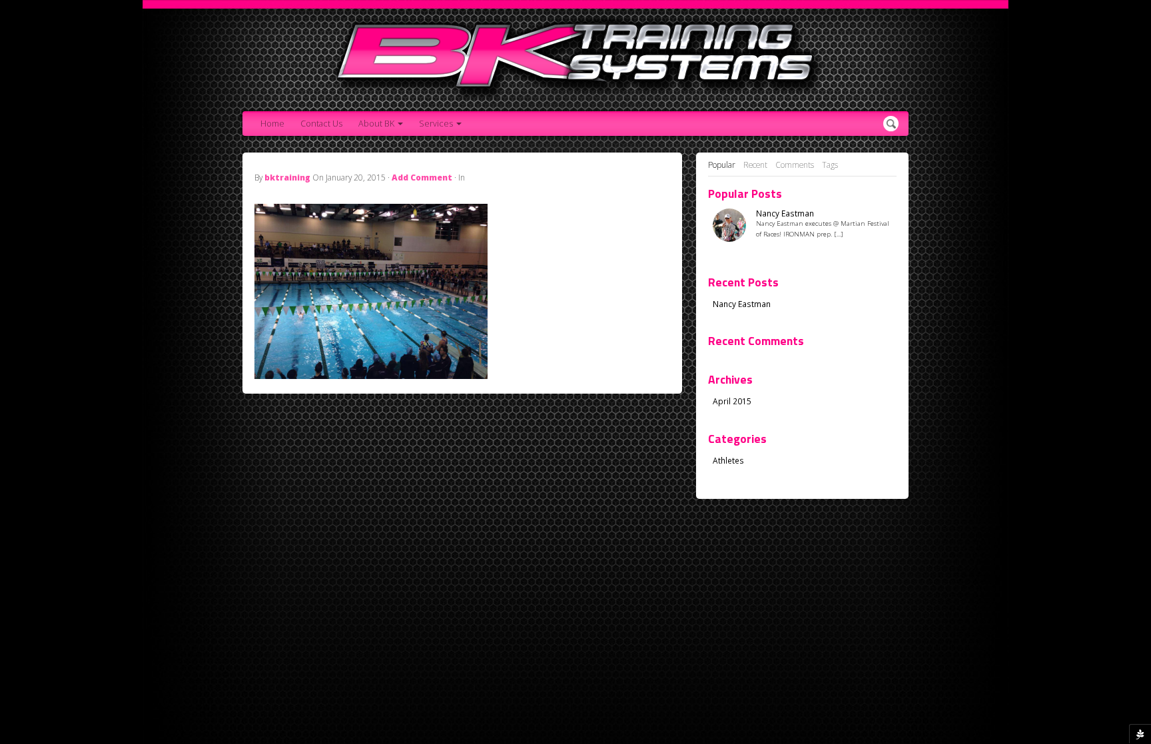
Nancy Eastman (785, 213)
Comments (794, 164)
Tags (830, 164)
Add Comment (422, 177)
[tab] (721, 165)
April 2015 (732, 401)
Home (272, 123)
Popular (721, 164)
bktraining (287, 177)
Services (436, 123)
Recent (755, 164)
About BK (376, 123)
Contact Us (321, 123)
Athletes (728, 460)
